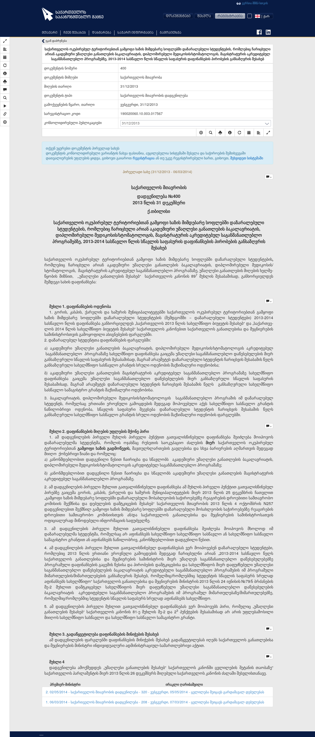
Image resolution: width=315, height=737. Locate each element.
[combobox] (263, 16)
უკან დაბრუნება (56, 40)
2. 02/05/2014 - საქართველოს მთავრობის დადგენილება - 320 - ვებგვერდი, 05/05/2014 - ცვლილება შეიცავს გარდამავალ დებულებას (155, 691)
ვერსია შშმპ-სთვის (254, 3)
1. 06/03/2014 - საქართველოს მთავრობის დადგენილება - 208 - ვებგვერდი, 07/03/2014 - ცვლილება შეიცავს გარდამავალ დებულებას (155, 701)
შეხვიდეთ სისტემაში (246, 157)
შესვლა (204, 16)
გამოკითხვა (170, 33)
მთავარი (49, 33)
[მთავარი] (72, 14)
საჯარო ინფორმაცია (135, 33)
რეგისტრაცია (230, 16)
